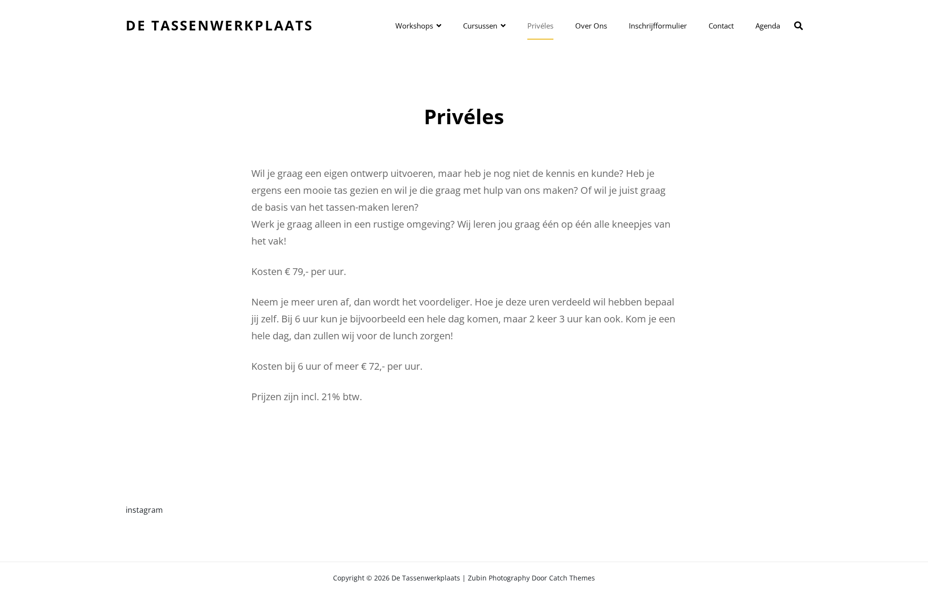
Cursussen (480, 25)
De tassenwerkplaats (219, 25)
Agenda (767, 25)
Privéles (540, 25)
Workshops (414, 25)
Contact (721, 25)
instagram (144, 510)
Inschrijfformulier (658, 25)
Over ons (591, 25)
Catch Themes (572, 577)
